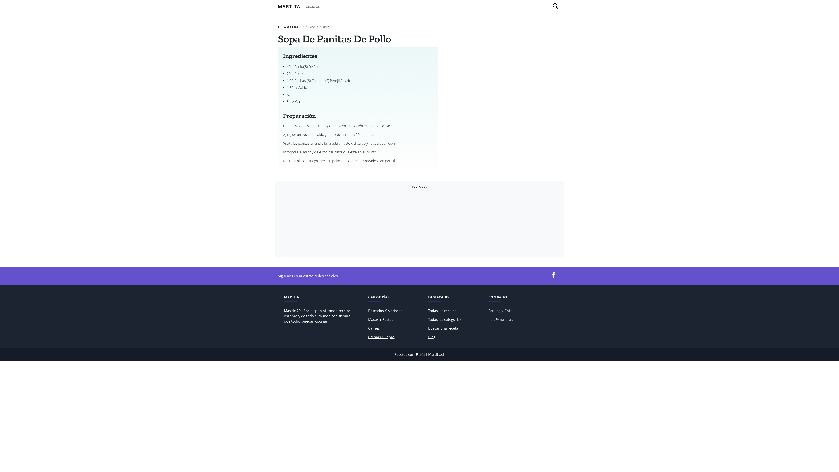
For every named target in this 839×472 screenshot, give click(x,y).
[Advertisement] (409, 222)
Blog (431, 337)
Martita (289, 6)
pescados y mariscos (385, 310)
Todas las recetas (442, 310)
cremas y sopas (381, 337)
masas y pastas (380, 319)
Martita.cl (436, 354)
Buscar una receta (443, 328)
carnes (374, 328)
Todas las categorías (444, 319)
